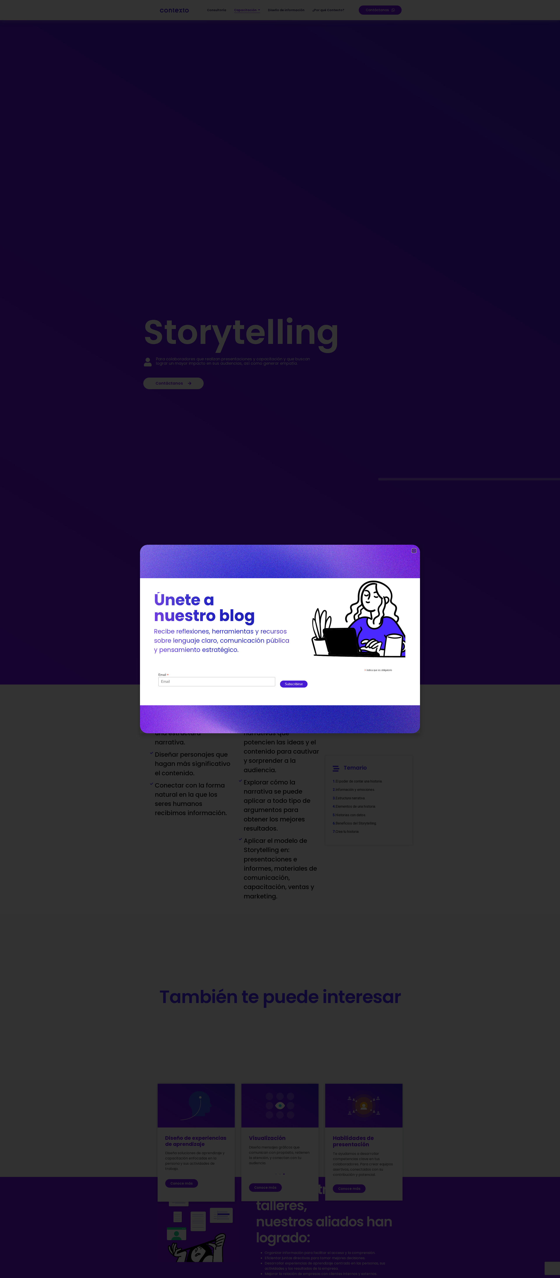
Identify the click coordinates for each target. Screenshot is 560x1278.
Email (163, 674)
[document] (280, 639)
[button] (414, 550)
